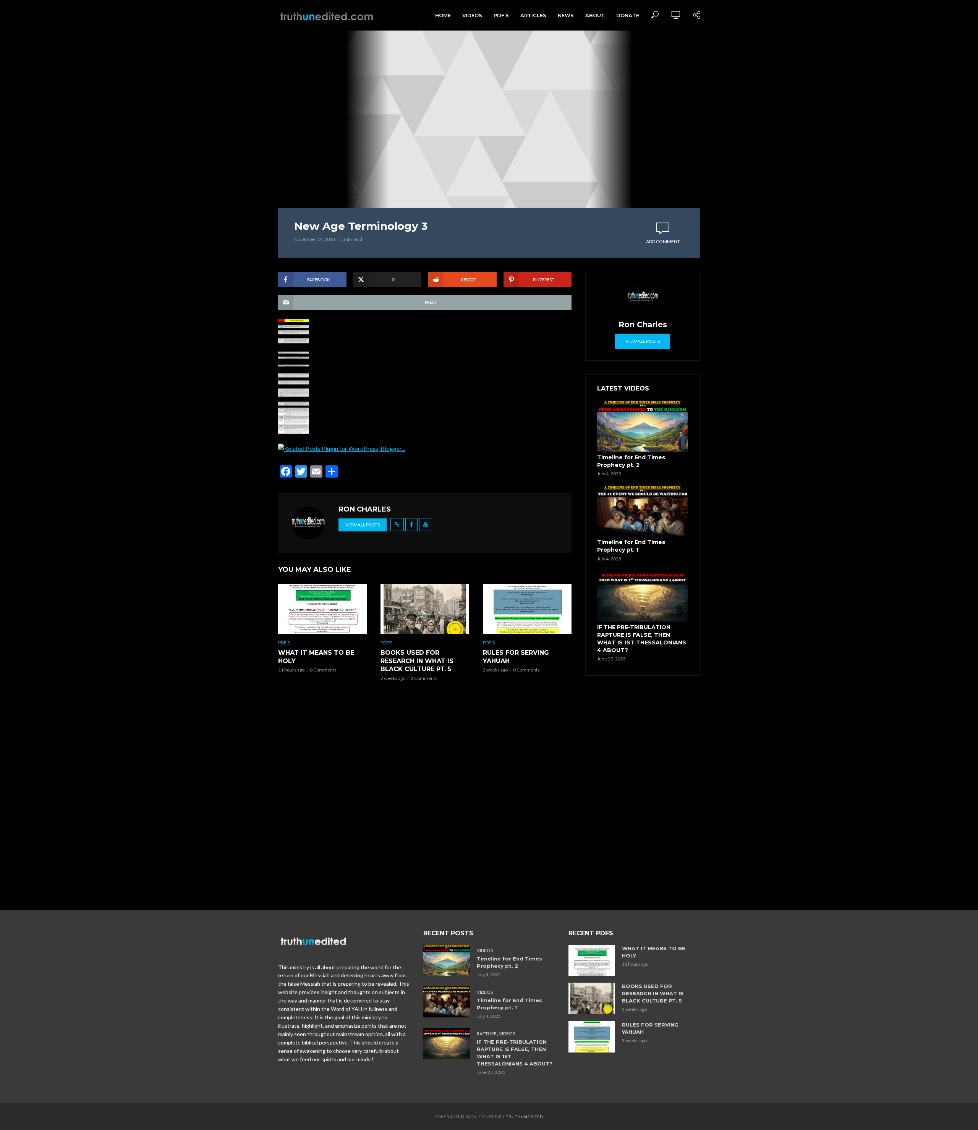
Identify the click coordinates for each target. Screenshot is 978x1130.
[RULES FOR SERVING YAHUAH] (527, 609)
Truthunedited (524, 1116)
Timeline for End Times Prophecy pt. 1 (631, 546)
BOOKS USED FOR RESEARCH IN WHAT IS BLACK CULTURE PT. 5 (417, 661)
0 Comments (323, 670)
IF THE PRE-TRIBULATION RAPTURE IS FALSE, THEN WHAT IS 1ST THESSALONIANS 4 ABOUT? (641, 639)
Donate (627, 15)
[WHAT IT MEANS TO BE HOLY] (322, 609)
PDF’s (501, 15)
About (595, 15)
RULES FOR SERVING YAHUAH (516, 657)
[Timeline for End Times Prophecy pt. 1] (642, 511)
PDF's (284, 643)
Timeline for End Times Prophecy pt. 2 (631, 461)
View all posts (362, 525)
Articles (533, 15)
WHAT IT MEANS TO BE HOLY (316, 657)
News (566, 15)
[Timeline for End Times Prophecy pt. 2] (642, 426)
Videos (472, 15)
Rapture (487, 1033)
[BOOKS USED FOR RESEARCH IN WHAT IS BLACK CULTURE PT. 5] (425, 609)
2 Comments (424, 678)
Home (443, 15)
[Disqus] (425, 797)
